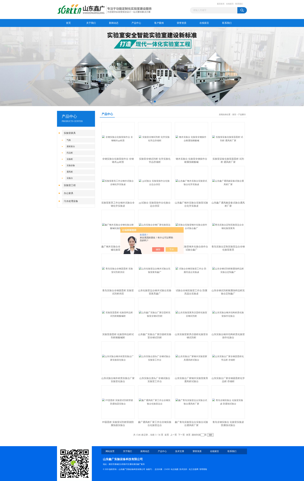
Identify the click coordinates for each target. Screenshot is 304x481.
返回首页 (221, 4)
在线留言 (230, 4)
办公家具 (68, 193)
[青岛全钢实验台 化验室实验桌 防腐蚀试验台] (228, 402)
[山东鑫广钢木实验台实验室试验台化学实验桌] (191, 182)
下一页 (181, 435)
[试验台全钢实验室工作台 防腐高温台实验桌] (191, 270)
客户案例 (159, 23)
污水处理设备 (71, 201)
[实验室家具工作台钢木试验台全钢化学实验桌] (118, 182)
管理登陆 (203, 469)
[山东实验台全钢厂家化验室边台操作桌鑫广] (155, 226)
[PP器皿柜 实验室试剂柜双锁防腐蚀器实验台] (118, 402)
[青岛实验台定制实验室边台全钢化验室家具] (228, 226)
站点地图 (174, 469)
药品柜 (70, 153)
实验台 (70, 178)
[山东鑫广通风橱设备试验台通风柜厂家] (228, 182)
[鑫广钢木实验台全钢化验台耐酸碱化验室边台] (118, 226)
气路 (69, 140)
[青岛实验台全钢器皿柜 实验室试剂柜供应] (118, 270)
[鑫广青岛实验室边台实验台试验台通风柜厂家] (191, 402)
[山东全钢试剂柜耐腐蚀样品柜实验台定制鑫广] (228, 270)
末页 (188, 435)
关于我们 (91, 23)
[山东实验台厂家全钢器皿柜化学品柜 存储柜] (228, 358)
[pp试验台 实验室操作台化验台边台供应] (155, 182)
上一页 (173, 435)
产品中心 (136, 23)
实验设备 (71, 165)
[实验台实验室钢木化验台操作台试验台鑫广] (191, 226)
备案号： (150, 469)
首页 (68, 23)
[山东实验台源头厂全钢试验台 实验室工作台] (155, 358)
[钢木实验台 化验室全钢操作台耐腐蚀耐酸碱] (191, 138)
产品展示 (242, 114)
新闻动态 (113, 23)
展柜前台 (71, 146)
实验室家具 (70, 133)
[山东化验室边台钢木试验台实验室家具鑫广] (155, 270)
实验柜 (70, 159)
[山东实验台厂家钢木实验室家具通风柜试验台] (191, 358)
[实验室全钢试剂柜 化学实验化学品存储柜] (155, 138)
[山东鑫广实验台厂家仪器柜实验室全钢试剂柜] (155, 314)
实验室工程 (70, 185)
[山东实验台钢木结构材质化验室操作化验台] (228, 314)
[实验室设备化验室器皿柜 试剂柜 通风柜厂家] (228, 138)
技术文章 (179, 451)
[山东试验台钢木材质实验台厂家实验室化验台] (118, 358)
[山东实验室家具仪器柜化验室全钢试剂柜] (191, 314)
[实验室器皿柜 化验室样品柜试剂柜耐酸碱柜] (118, 314)
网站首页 (110, 451)
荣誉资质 (181, 23)
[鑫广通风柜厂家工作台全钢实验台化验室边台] (155, 402)
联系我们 (239, 4)
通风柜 (70, 172)
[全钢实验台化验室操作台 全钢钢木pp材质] (118, 138)
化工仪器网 (193, 469)
